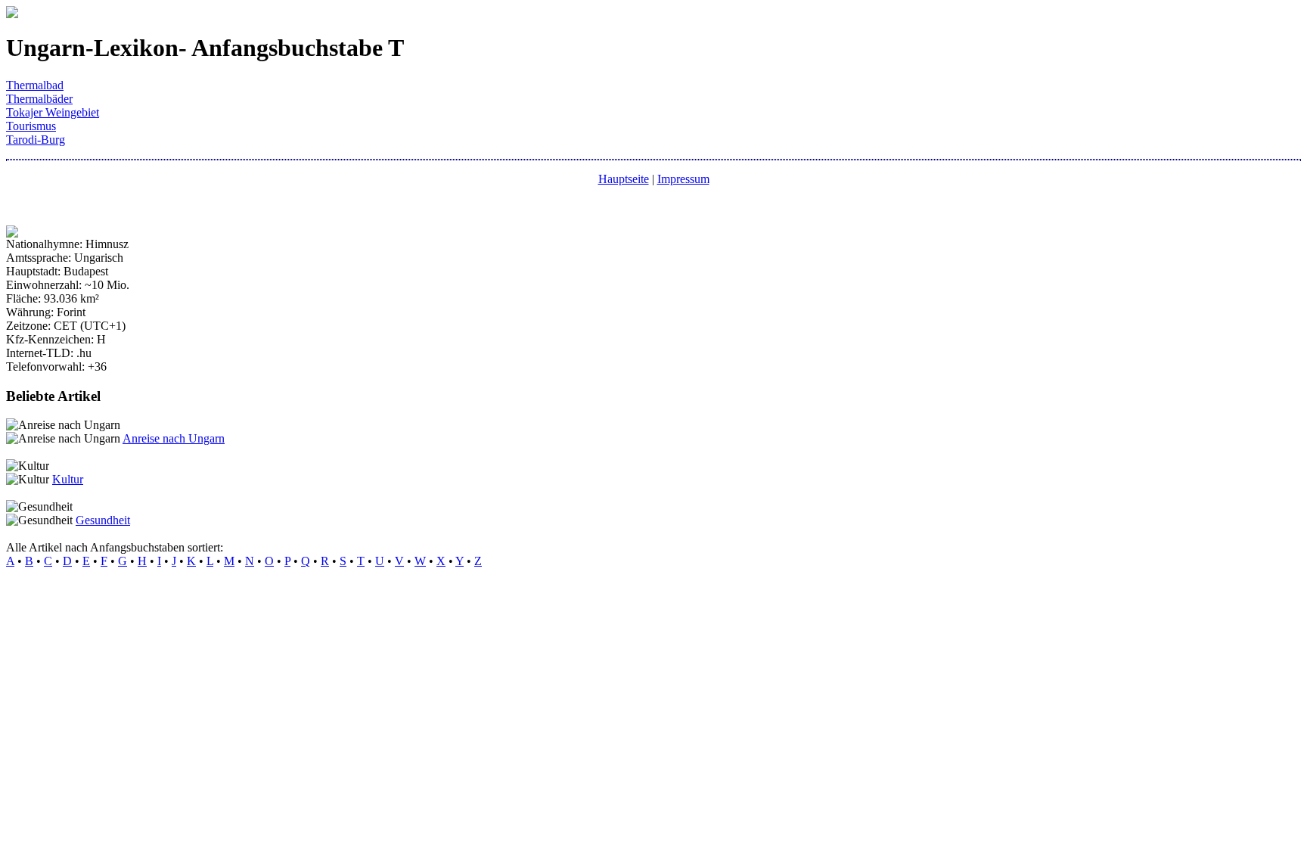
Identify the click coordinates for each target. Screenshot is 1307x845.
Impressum (683, 178)
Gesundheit (103, 520)
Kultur (67, 479)
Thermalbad (35, 85)
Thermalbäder (39, 98)
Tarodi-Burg (35, 139)
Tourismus (31, 126)
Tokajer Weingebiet (52, 112)
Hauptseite (623, 178)
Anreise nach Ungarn (174, 438)
